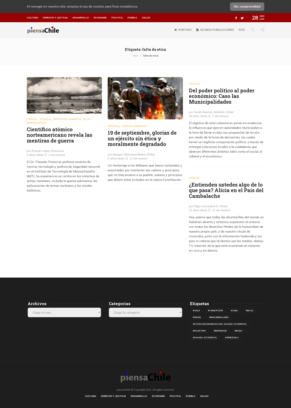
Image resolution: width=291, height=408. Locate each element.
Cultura (32, 17)
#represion (220, 330)
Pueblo (132, 17)
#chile (196, 310)
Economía (100, 17)
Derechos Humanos (67, 119)
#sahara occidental (205, 337)
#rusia (238, 330)
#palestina (199, 330)
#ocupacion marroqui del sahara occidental (220, 324)
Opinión (194, 178)
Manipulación (36, 122)
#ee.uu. (250, 310)
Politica (117, 17)
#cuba (234, 310)
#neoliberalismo (219, 317)
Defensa (113, 126)
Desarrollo (80, 17)
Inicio (135, 55)
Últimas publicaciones (217, 29)
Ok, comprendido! (247, 6)
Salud (146, 17)
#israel (197, 317)
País (242, 29)
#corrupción (215, 310)
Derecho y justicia (55, 17)
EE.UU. (87, 119)
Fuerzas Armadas (133, 126)
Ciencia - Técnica (39, 119)
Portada (185, 29)
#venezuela (232, 337)
